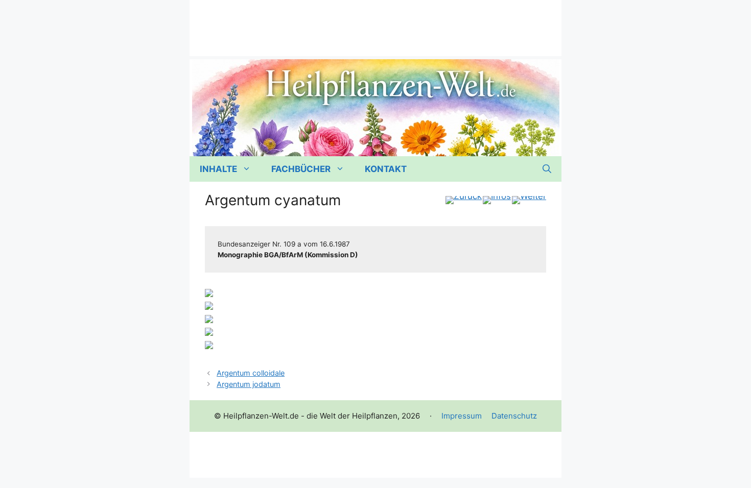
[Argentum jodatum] (529, 200)
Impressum (461, 416)
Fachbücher (301, 169)
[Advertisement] (375, 23)
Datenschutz (514, 416)
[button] (546, 169)
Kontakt (386, 169)
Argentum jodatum (248, 384)
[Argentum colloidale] (463, 200)
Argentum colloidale (251, 373)
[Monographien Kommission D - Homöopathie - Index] (497, 200)
